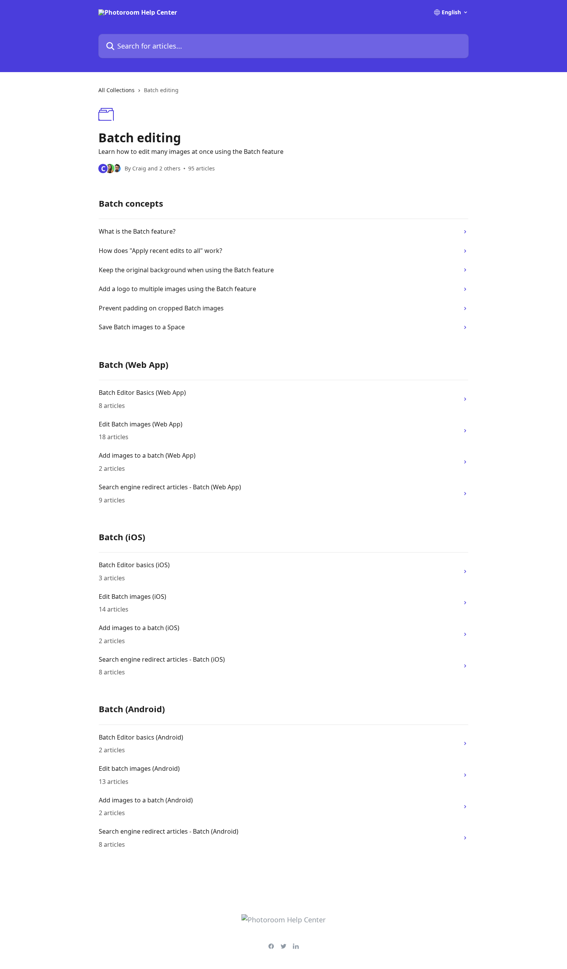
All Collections (116, 90)
